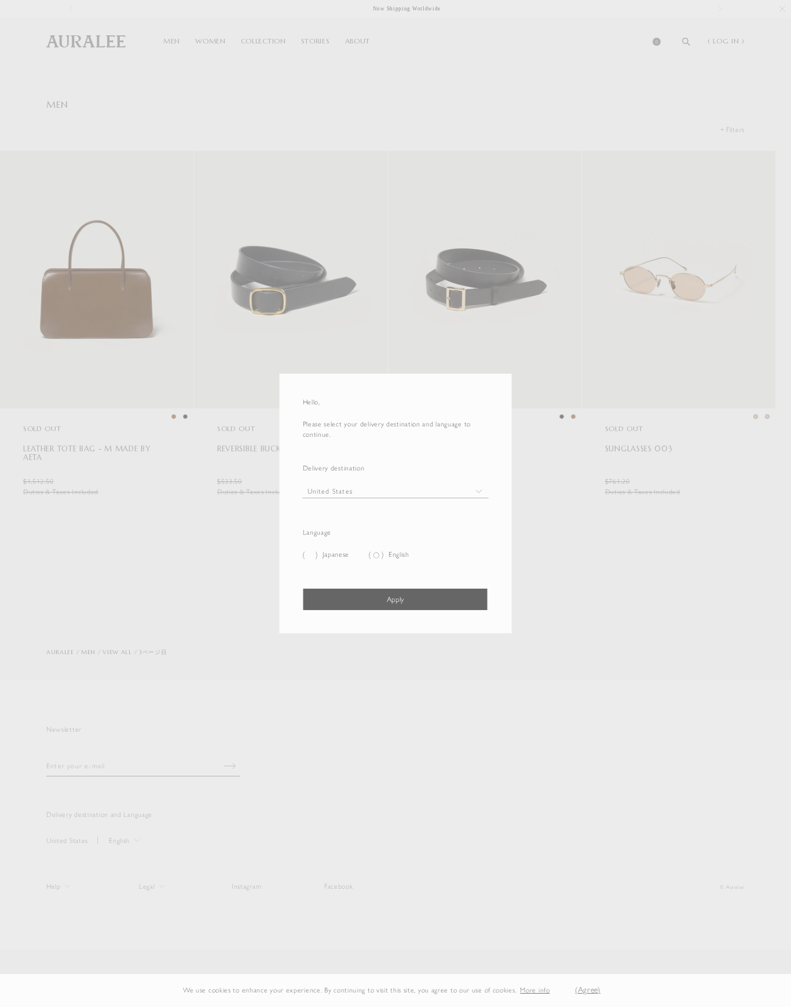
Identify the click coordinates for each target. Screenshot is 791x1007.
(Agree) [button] (587, 990)
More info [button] (535, 990)
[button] (558, 990)
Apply (395, 599)
